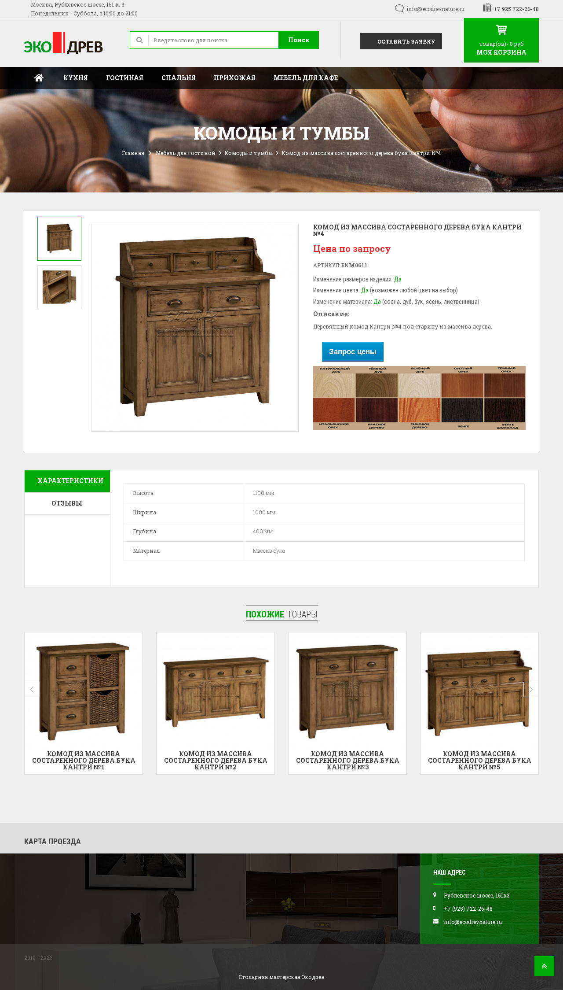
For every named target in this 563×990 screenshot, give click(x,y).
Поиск (299, 40)
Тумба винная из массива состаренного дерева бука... (479, 757)
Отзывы (66, 503)
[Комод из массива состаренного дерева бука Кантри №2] (84, 691)
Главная (39, 78)
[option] (59, 239)
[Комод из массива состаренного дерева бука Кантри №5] (347, 691)
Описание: (331, 314)
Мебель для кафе (306, 78)
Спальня (178, 78)
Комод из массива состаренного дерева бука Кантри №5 (347, 761)
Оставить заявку (405, 41)
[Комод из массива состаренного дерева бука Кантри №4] (59, 239)
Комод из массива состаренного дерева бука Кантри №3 (215, 761)
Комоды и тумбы (248, 152)
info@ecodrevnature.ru (435, 8)
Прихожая (235, 78)
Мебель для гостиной (186, 152)
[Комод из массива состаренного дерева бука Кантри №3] (215, 691)
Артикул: (326, 265)
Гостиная (124, 78)
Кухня (75, 78)
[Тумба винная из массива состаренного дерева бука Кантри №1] (479, 691)
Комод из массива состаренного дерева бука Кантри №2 (83, 761)
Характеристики (70, 481)
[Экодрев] (70, 42)
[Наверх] (544, 968)
